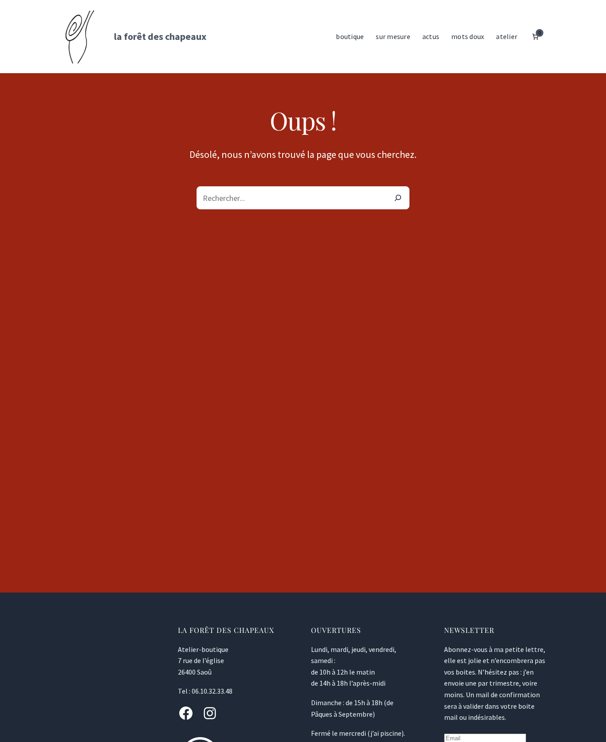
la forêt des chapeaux (160, 36)
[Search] (398, 197)
